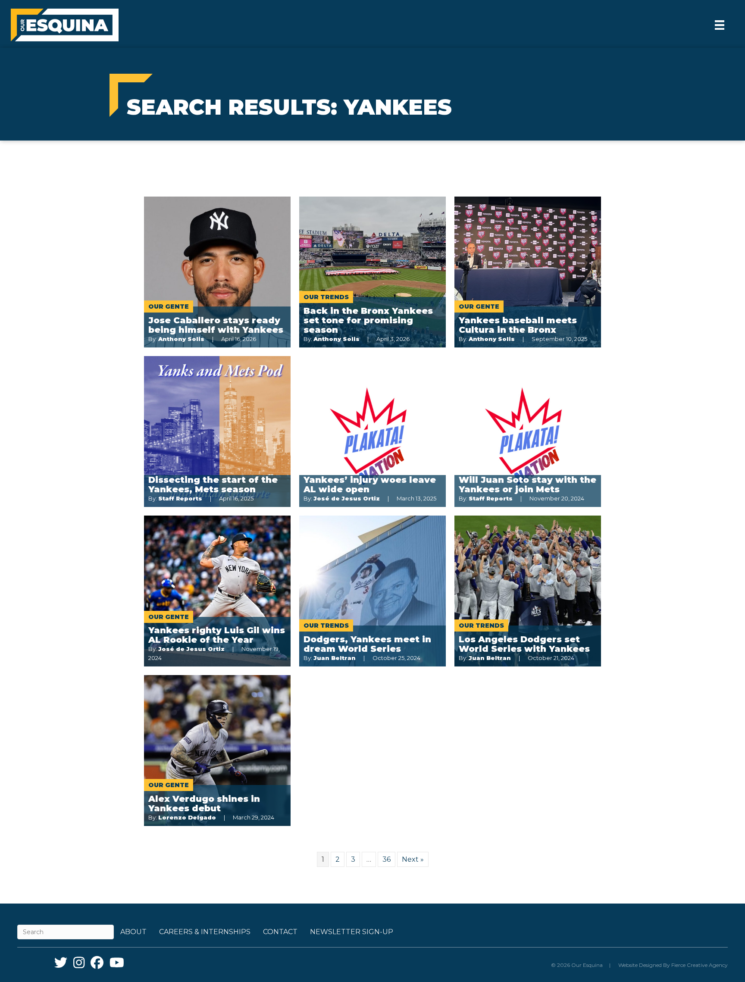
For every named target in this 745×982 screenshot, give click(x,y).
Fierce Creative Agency (699, 965)
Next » (413, 859)
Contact (280, 932)
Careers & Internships (204, 932)
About (133, 932)
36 (386, 859)
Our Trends (326, 297)
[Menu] (719, 25)
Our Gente (168, 306)
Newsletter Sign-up (351, 932)
